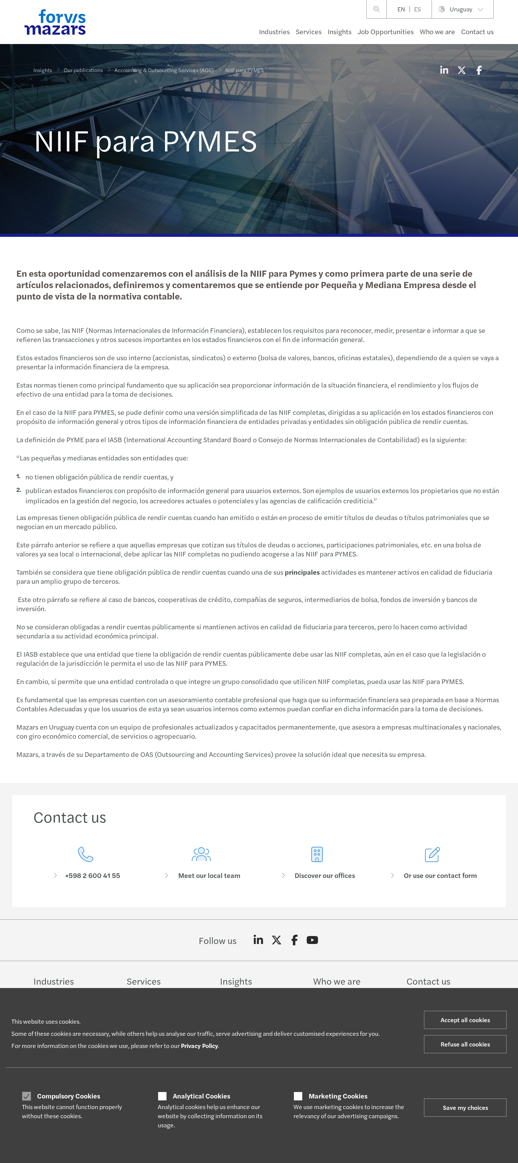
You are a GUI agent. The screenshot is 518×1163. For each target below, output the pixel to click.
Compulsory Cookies (68, 1095)
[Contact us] (85, 863)
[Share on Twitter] (461, 70)
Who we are (437, 31)
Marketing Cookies (338, 1095)
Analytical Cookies (201, 1095)
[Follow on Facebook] (294, 940)
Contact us (477, 31)
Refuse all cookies (465, 1044)
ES (417, 9)
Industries (274, 31)
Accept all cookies (465, 1019)
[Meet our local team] (201, 863)
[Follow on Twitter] (276, 940)
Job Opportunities (386, 31)
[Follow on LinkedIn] (258, 940)
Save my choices (465, 1107)
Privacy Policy (199, 1045)
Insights (340, 31)
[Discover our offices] (317, 863)
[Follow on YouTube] (312, 940)
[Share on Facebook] (479, 70)
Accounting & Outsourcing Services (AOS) (164, 70)
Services (309, 31)
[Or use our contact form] (432, 863)
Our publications (83, 70)
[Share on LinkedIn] (444, 70)
